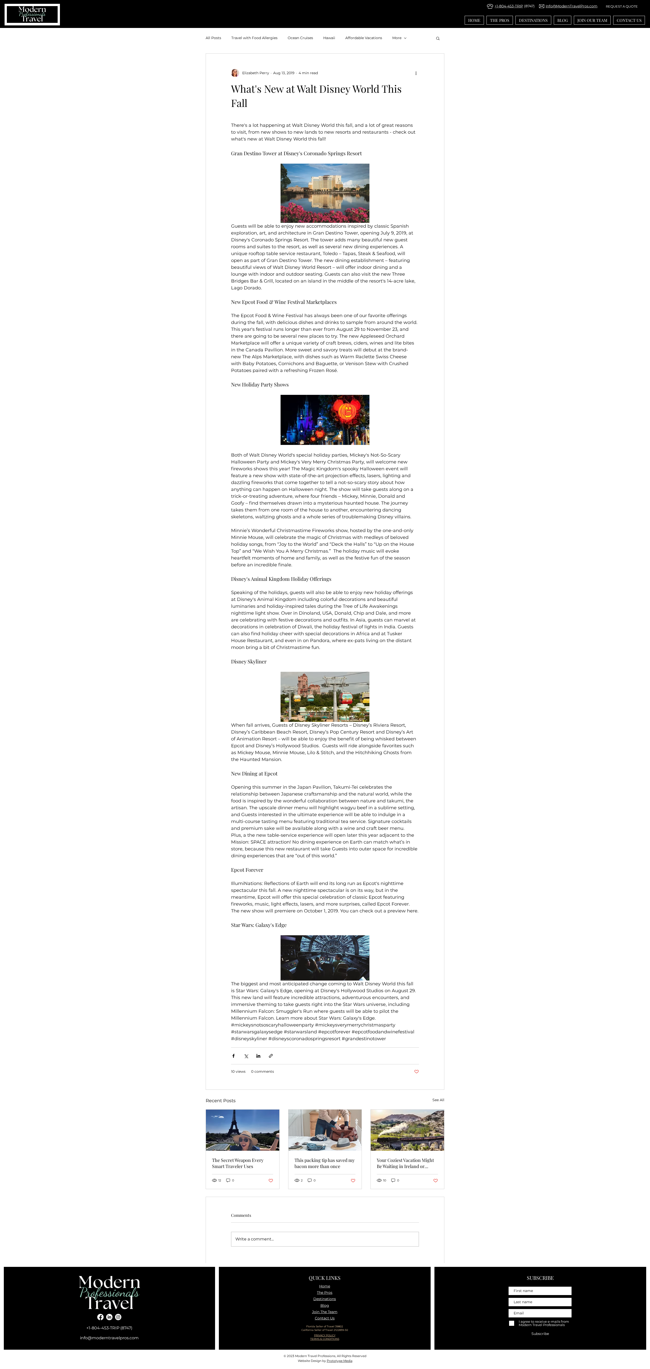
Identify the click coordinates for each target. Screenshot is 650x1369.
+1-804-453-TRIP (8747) (109, 1328)
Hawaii (329, 38)
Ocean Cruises (300, 38)
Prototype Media (339, 1361)
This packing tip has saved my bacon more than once (325, 1163)
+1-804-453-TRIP (509, 6)
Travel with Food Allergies (254, 38)
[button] (437, 38)
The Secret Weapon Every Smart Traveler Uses (238, 1163)
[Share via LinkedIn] (258, 1055)
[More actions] (416, 73)
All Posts (213, 38)
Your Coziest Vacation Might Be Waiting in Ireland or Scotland (405, 1163)
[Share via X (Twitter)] (245, 1055)
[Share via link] (270, 1055)
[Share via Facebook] (233, 1055)
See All (438, 1100)
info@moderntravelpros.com (109, 1337)
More (396, 38)
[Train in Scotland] (407, 1130)
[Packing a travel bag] (325, 1130)
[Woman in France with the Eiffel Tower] (242, 1130)
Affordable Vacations (363, 38)
